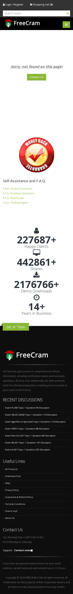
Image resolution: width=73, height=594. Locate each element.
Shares (37, 269)
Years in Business (37, 313)
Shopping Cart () (42, 4)
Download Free (13, 476)
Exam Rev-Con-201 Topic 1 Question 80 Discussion (30, 435)
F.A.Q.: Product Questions (18, 188)
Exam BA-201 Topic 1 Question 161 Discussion (28, 442)
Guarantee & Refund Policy (19, 497)
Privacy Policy (12, 490)
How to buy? (11, 511)
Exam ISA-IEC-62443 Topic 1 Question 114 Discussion (31, 414)
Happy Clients (36, 246)
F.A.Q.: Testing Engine (15, 202)
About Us (9, 518)
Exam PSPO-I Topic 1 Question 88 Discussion (27, 428)
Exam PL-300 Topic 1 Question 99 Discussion (27, 407)
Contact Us (37, 77)
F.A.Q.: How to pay (13, 198)
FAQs (7, 483)
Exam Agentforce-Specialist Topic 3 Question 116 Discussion (35, 421)
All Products (11, 469)
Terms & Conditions (15, 504)
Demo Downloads (36, 291)
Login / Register (14, 4)
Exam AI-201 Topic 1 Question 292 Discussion (27, 449)
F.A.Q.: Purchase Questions (19, 193)
